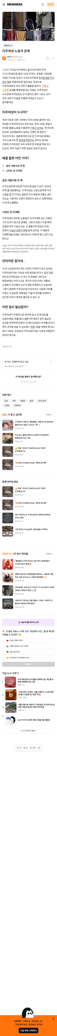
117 (34, 748)
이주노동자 (42, 401)
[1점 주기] (22, 381)
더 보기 (48, 414)
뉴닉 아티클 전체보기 (28, 730)
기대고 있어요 (36, 128)
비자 (4, 245)
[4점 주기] (31, 381)
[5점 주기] (35, 381)
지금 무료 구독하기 (28, 1030)
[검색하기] (42, 4)
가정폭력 (17, 405)
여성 (14, 401)
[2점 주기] (25, 381)
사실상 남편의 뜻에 (18, 230)
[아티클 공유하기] (47, 58)
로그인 (50, 4)
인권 (6, 401)
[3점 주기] (28, 381)
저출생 (22, 401)
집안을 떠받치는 (26, 140)
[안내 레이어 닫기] (53, 1018)
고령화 (6, 405)
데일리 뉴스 (8, 45)
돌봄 (31, 401)
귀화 (32, 327)
